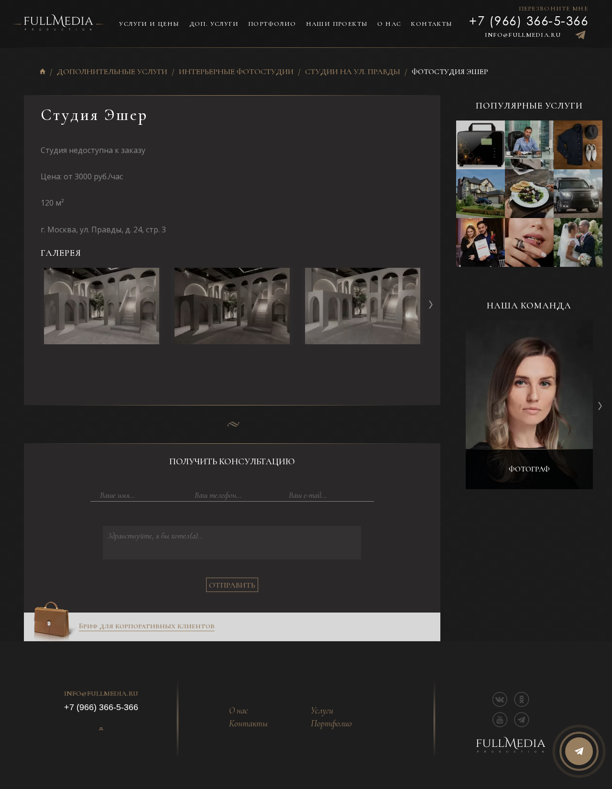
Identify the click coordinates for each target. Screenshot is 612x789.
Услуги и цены (149, 24)
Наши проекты (337, 24)
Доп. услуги (214, 24)
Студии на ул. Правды (352, 72)
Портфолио (272, 24)
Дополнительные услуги (112, 72)
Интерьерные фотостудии (236, 72)
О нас (389, 24)
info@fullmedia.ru (523, 35)
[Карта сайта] (101, 729)
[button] (431, 304)
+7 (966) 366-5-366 (528, 20)
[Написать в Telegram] (580, 35)
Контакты (431, 24)
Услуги (322, 711)
